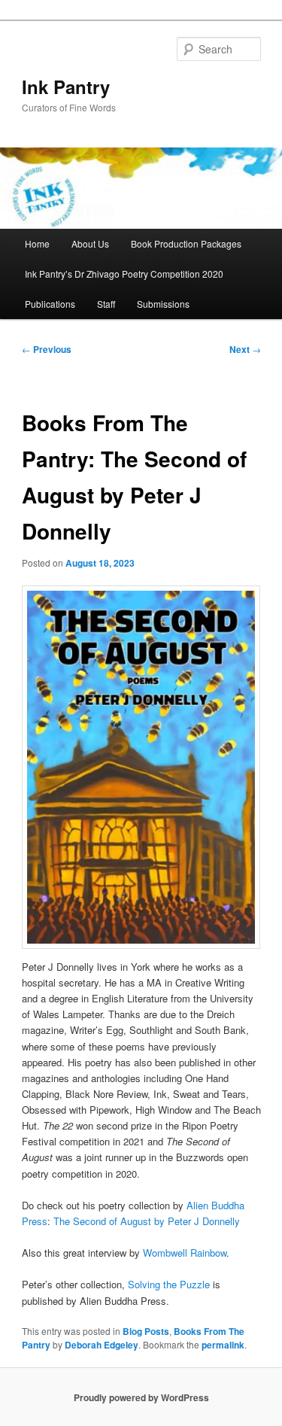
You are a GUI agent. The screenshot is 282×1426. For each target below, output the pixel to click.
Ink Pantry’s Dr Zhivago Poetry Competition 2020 (124, 273)
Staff (106, 303)
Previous (46, 349)
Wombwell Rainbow (184, 1252)
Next (245, 349)
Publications (50, 303)
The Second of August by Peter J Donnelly (146, 1221)
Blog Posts (146, 1331)
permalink (223, 1345)
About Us (90, 243)
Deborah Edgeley (101, 1345)
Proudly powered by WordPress (141, 1397)
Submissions (163, 303)
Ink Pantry (66, 86)
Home (37, 243)
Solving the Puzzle (169, 1284)
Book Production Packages (186, 243)
